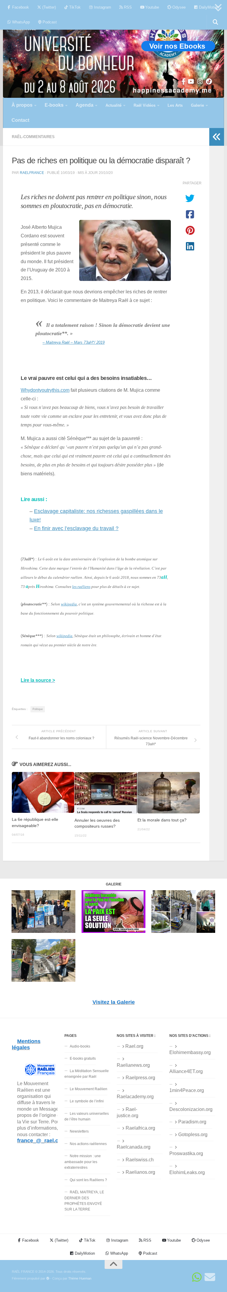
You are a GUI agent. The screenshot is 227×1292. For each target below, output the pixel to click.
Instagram (102, 7)
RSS (127, 7)
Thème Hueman (79, 1278)
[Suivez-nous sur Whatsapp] (197, 1277)
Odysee (178, 7)
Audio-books (80, 1046)
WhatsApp (20, 22)
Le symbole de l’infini (87, 1101)
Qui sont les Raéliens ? (88, 1180)
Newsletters (79, 1131)
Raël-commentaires (33, 137)
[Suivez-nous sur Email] (210, 1277)
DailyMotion (208, 7)
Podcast (49, 22)
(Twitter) (48, 7)
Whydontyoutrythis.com (45, 390)
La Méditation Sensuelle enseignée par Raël (86, 1074)
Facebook (20, 7)
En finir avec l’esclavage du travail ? (76, 528)
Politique (38, 709)
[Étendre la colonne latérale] (216, 137)
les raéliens (81, 586)
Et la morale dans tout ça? (162, 820)
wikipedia (69, 604)
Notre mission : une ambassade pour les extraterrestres (82, 1162)
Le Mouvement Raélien (88, 1089)
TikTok (74, 7)
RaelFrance (32, 173)
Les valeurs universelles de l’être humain (86, 1116)
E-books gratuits (83, 1058)
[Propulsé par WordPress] (47, 1278)
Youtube (151, 7)
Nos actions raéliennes (88, 1144)
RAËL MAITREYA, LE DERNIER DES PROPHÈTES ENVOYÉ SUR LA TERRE (84, 1200)
